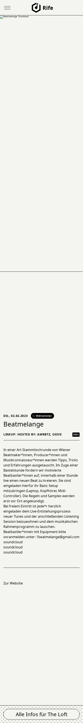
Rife (48, 7)
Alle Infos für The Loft (41, 714)
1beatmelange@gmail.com (57, 537)
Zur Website (13, 583)
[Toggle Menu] (7, 8)
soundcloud (13, 542)
